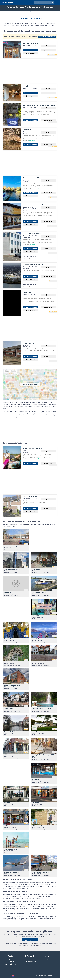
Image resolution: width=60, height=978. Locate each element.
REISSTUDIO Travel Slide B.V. (32, 234)
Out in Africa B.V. (8, 662)
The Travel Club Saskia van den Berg (42, 708)
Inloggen (11, 963)
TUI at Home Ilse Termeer (11, 849)
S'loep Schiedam (8, 708)
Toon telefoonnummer (31, 50)
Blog (11, 966)
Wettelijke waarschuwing (30, 961)
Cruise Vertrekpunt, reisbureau (33, 264)
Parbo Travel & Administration (40, 872)
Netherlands (6, 12)
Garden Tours (35, 732)
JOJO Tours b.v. (8, 639)
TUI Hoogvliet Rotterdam (31, 43)
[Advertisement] (30, 71)
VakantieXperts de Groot (39, 592)
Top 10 (22, 18)
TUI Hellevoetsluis (9, 826)
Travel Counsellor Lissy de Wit (33, 448)
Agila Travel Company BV (31, 496)
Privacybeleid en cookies (30, 963)
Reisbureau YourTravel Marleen (33, 178)
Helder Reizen (27, 292)
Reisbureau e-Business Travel (12, 685)
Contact (49, 960)
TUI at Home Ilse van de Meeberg (41, 826)
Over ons (11, 960)
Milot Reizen (35, 779)
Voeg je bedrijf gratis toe (30, 940)
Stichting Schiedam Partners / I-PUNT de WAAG (43, 755)
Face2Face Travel (28, 343)
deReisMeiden (35, 615)
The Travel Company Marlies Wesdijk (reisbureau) (39, 105)
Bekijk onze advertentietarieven (47, 36)
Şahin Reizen (7, 802)
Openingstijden (31, 53)
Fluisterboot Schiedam (10, 732)
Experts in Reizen (8, 592)
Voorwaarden (30, 960)
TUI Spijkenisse (27, 86)
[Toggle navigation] (56, 2)
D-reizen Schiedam (9, 755)
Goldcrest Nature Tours (30, 130)
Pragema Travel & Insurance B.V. (13, 872)
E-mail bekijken (49, 50)
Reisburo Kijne (36, 569)
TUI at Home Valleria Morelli (12, 569)
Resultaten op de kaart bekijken (30, 384)
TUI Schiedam (35, 802)
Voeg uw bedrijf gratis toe (11, 964)
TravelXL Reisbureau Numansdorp (34, 205)
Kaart (48, 46)
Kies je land (17, 975)
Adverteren (11, 961)
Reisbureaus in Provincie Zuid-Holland (22, 12)
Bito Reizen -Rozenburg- (10, 546)
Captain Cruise (36, 639)
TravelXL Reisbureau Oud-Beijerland (42, 662)
